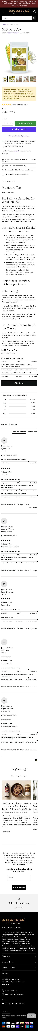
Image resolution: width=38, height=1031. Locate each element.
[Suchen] (34, 18)
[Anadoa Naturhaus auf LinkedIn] (23, 1003)
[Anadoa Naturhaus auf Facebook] (2, 1003)
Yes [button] (18, 504)
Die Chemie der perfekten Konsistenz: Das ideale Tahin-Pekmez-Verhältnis (16, 806)
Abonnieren (19, 887)
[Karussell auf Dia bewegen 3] (18, 907)
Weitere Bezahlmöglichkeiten (19, 136)
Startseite (5, 24)
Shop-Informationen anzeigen (13, 146)
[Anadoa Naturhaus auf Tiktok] (16, 1003)
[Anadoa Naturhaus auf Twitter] (6, 1003)
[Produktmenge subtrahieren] (4, 123)
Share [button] (27, 504)
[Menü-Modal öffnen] (3, 12)
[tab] (19, 432)
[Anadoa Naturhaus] (19, 11)
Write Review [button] (19, 383)
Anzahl (4, 119)
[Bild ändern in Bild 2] (12, 79)
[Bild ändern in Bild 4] (26, 79)
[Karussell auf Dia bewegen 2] (16, 907)
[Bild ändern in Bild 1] (5, 79)
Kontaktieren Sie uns (26, 170)
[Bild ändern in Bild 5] (33, 79)
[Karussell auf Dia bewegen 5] (21, 907)
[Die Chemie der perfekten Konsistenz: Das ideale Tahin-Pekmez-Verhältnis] (16, 790)
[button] (19, 104)
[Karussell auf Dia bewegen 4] (19, 907)
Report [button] (22, 504)
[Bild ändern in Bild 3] (19, 79)
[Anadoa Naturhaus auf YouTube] (19, 1003)
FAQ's (26, 174)
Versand (16, 151)
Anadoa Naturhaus (12, 33)
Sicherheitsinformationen (14, 174)
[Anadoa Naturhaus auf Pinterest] (9, 1003)
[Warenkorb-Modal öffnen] (34, 12)
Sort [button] (3, 424)
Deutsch (5, 1012)
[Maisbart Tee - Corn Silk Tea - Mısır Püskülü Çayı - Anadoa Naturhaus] (19, 55)
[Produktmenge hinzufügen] (11, 123)
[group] (19, 350)
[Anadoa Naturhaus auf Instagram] (13, 1003)
